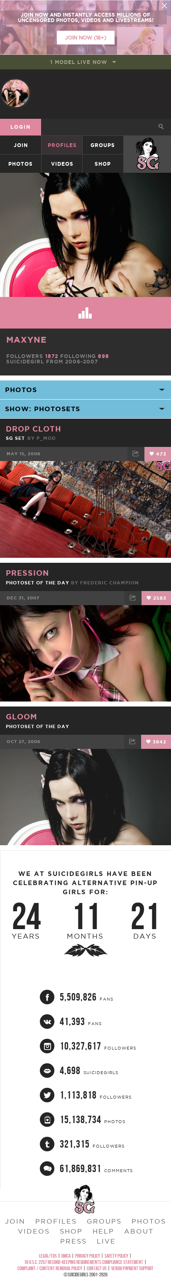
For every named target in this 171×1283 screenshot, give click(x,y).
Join (21, 145)
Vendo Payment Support (132, 1268)
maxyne (26, 339)
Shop (103, 164)
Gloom (21, 716)
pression (27, 573)
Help (103, 1231)
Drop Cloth (33, 428)
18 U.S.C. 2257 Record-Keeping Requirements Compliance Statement (83, 1262)
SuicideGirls (148, 145)
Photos (20, 164)
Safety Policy (116, 1256)
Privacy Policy (87, 1256)
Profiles (62, 145)
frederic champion (109, 582)
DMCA (66, 1256)
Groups (102, 145)
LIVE (106, 1241)
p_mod (46, 438)
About (139, 1231)
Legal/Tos (48, 1256)
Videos (62, 164)
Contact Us (97, 1268)
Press (73, 1241)
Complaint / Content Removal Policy (49, 1268)
